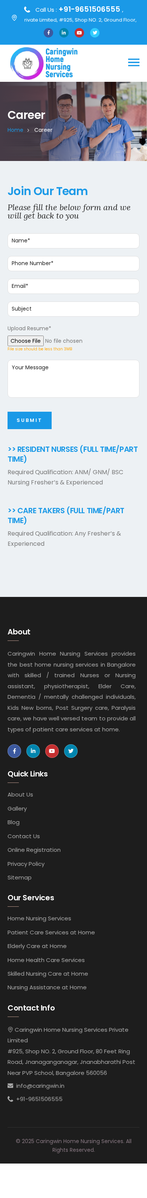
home (15, 130)
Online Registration (34, 850)
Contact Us (24, 836)
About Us (20, 794)
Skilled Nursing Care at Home (48, 974)
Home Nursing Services (39, 918)
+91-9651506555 (90, 9)
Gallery (17, 808)
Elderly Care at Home (37, 946)
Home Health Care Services (46, 960)
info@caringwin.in (40, 1086)
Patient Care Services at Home (51, 932)
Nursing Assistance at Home (47, 987)
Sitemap (20, 877)
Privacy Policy (26, 864)
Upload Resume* (29, 328)
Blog (14, 822)
